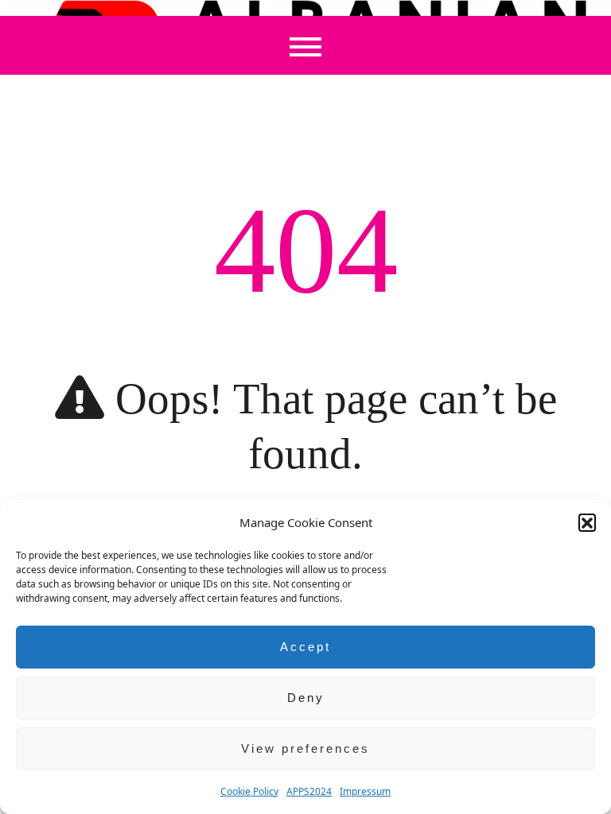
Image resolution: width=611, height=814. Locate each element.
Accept (305, 646)
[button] (587, 522)
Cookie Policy (249, 791)
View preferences (305, 748)
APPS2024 (309, 791)
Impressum (365, 791)
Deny (306, 697)
